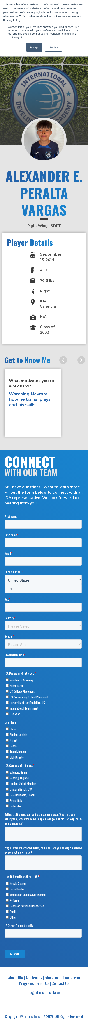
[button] (63, 360)
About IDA (15, 978)
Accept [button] (34, 47)
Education (52, 978)
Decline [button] (53, 47)
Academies (34, 978)
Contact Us (60, 983)
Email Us (42, 983)
